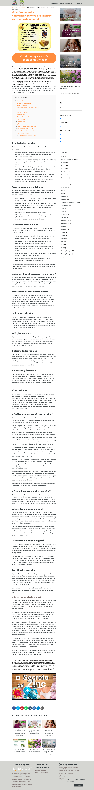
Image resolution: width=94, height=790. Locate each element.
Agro (62, 156)
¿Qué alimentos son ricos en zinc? (27, 126)
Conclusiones (21, 121)
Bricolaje (63, 162)
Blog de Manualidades (66, 3)
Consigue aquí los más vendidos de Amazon (34, 58)
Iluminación (64, 214)
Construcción (64, 175)
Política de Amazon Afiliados (42, 772)
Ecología (63, 196)
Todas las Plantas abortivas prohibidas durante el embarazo (68, 768)
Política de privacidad (40, 770)
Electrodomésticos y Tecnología (70, 202)
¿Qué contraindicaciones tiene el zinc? (28, 107)
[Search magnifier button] (61, 103)
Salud (62, 238)
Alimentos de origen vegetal (25, 131)
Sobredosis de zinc (22, 112)
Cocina (63, 169)
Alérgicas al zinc (21, 114)
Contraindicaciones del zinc (24, 103)
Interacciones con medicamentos (26, 110)
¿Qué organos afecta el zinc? (28, 135)
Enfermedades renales (23, 117)
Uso (62, 257)
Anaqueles (54, 3)
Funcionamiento (65, 205)
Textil (62, 245)
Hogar (63, 208)
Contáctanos (78, 3)
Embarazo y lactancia (23, 119)
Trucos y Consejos (66, 251)
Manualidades (65, 220)
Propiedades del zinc (23, 100)
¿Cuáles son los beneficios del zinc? (27, 124)
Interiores (63, 217)
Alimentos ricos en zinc (23, 105)
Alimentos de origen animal (25, 128)
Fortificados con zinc (23, 133)
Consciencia (64, 172)
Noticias (63, 232)
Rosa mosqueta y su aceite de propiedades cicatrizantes (66, 774)
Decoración (64, 184)
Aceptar (79, 785)
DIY (62, 190)
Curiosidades (64, 178)
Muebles (63, 226)
